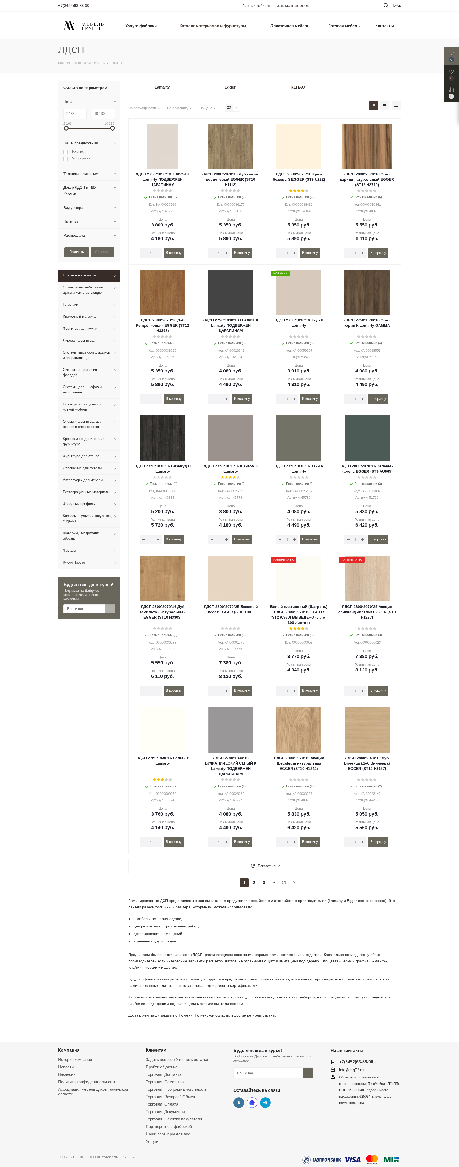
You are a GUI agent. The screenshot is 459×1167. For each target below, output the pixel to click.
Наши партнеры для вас (168, 1134)
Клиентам (156, 1050)
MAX (252, 1102)
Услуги (152, 1141)
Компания (68, 1050)
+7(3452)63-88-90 (73, 5)
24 (284, 882)
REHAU (298, 87)
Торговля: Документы (165, 1111)
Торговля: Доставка (163, 1074)
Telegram (265, 1102)
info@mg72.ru (351, 1070)
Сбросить (102, 252)
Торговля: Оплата (162, 1104)
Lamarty (162, 87)
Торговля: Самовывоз (165, 1082)
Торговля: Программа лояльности (176, 1089)
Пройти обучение (161, 1067)
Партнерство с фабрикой (169, 1126)
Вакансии (66, 1074)
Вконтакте (238, 1102)
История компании (75, 1059)
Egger (230, 87)
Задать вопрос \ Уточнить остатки (177, 1059)
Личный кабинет (256, 5)
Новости (66, 1067)
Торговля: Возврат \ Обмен (170, 1096)
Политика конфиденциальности (87, 1082)
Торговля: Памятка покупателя (174, 1119)
